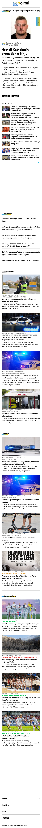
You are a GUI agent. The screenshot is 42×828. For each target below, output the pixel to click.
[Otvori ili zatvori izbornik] (39, 4)
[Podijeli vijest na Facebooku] (38, 19)
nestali (15, 96)
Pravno (5, 817)
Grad (4, 811)
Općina (5, 804)
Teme (4, 798)
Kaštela (5, 96)
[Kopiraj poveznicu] (38, 23)
